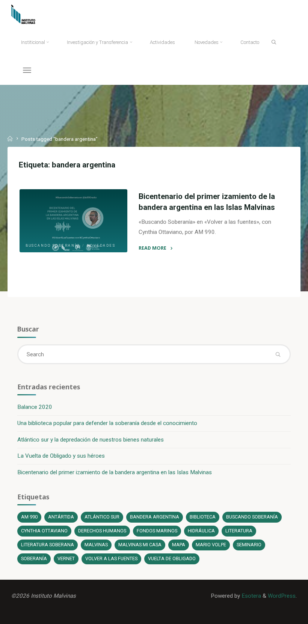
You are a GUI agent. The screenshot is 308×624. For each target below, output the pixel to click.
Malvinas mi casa (140, 544)
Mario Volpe (211, 544)
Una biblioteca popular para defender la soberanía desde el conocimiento (107, 423)
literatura (238, 531)
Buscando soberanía (53, 245)
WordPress (282, 595)
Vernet (66, 558)
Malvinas (96, 544)
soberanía (34, 558)
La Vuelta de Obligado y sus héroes (61, 455)
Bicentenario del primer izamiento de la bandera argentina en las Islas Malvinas (114, 472)
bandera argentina (154, 517)
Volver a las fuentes (111, 558)
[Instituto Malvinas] (28, 14)
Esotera (250, 595)
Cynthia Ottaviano (44, 531)
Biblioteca (203, 517)
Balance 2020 (34, 407)
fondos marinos (157, 531)
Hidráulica (201, 531)
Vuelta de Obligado (172, 558)
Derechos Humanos (102, 531)
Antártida (61, 517)
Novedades (100, 245)
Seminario (249, 544)
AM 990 (29, 517)
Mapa (178, 544)
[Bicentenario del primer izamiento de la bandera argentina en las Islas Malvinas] (73, 220)
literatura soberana (47, 544)
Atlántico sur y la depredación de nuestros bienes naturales (90, 439)
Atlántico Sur (102, 517)
